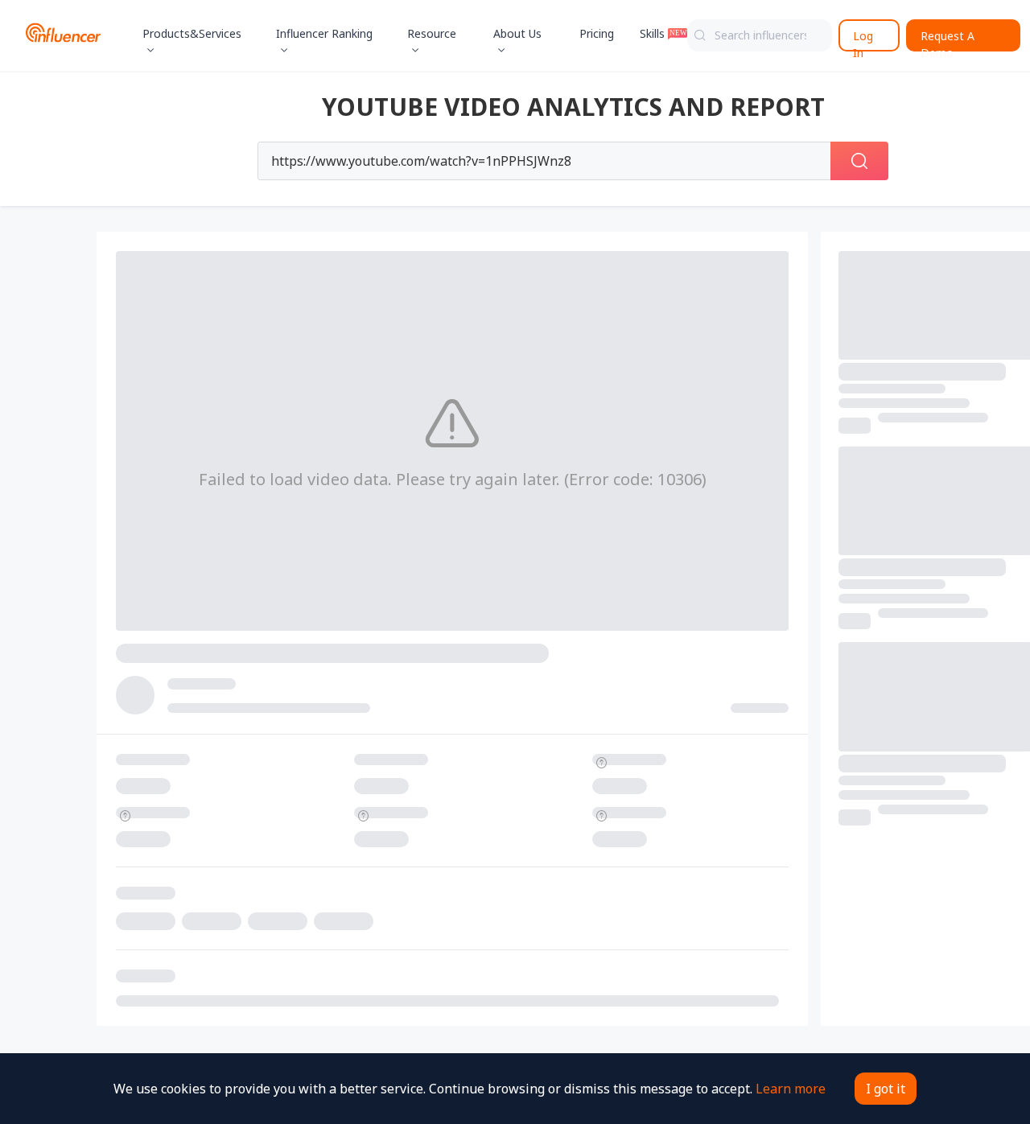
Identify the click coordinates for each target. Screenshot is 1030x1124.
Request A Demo (947, 39)
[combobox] (759, 35)
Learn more (791, 1088)
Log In (863, 39)
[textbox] (759, 35)
